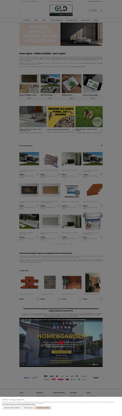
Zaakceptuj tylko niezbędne (12, 408)
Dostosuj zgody (28, 408)
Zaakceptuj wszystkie (43, 408)
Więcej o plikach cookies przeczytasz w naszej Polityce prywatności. (19, 404)
